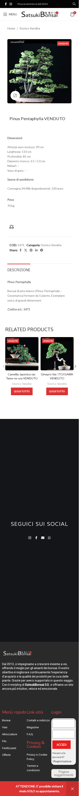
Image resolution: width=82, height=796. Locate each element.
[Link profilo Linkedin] (36, 250)
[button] (75, 366)
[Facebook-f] (36, 537)
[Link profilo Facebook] (5, 4)
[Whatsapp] (49, 537)
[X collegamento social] (25, 250)
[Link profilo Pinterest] (31, 250)
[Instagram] (29, 537)
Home (11, 28)
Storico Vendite (30, 28)
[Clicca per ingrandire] (15, 95)
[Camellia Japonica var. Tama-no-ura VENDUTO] (21, 353)
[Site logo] (40, 14)
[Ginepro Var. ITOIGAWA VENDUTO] (57, 353)
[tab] (18, 269)
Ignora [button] (72, 788)
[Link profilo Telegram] (41, 250)
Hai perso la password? (58, 755)
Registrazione (62, 761)
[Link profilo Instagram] (10, 4)
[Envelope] (42, 537)
